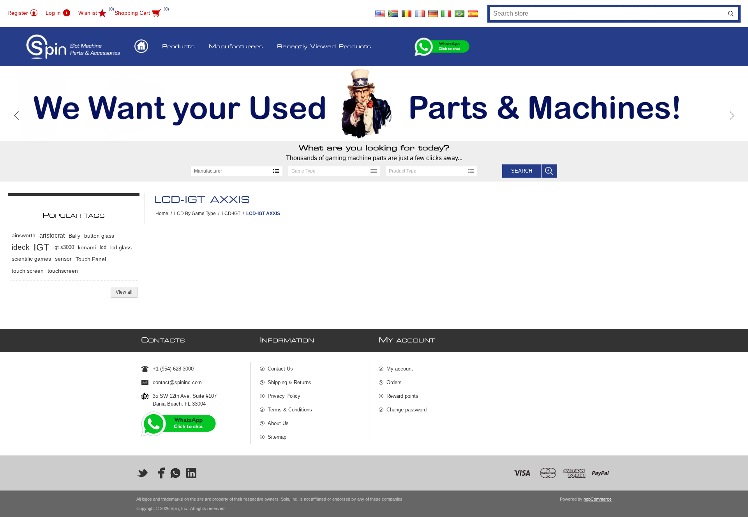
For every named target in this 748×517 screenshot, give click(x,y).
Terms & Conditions (290, 410)
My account (399, 369)
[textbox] (607, 13)
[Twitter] (142, 473)
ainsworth (23, 235)
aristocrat (52, 235)
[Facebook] (159, 473)
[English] (380, 11)
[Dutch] (406, 11)
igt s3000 (63, 247)
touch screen (28, 271)
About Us (278, 423)
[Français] (420, 11)
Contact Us (280, 369)
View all (124, 292)
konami (87, 247)
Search (731, 13)
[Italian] (446, 11)
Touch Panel (91, 259)
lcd (103, 247)
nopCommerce (598, 499)
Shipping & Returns (289, 382)
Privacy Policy (284, 396)
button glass (99, 236)
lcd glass (121, 247)
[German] (433, 11)
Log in (53, 13)
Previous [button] (16, 115)
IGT (41, 247)
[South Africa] (393, 11)
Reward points (402, 396)
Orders (394, 382)
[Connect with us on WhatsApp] (175, 473)
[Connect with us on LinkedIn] (191, 473)
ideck (21, 247)
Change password (406, 410)
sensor (63, 259)
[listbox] (236, 171)
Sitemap (277, 437)
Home (161, 213)
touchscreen (63, 271)
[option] (374, 103)
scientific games (31, 259)
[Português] (459, 11)
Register (17, 13)
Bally (74, 236)
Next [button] (731, 115)
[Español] (473, 11)
